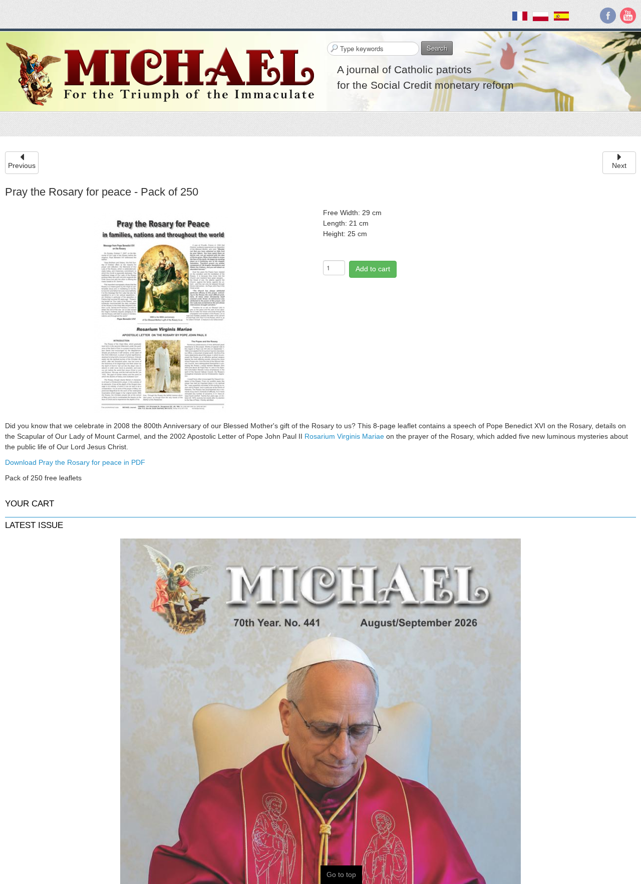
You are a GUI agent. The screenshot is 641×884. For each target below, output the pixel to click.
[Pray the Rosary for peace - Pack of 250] (163, 312)
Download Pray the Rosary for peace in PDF (75, 462)
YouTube (628, 16)
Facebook (608, 16)
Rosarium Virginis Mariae (344, 436)
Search (437, 48)
